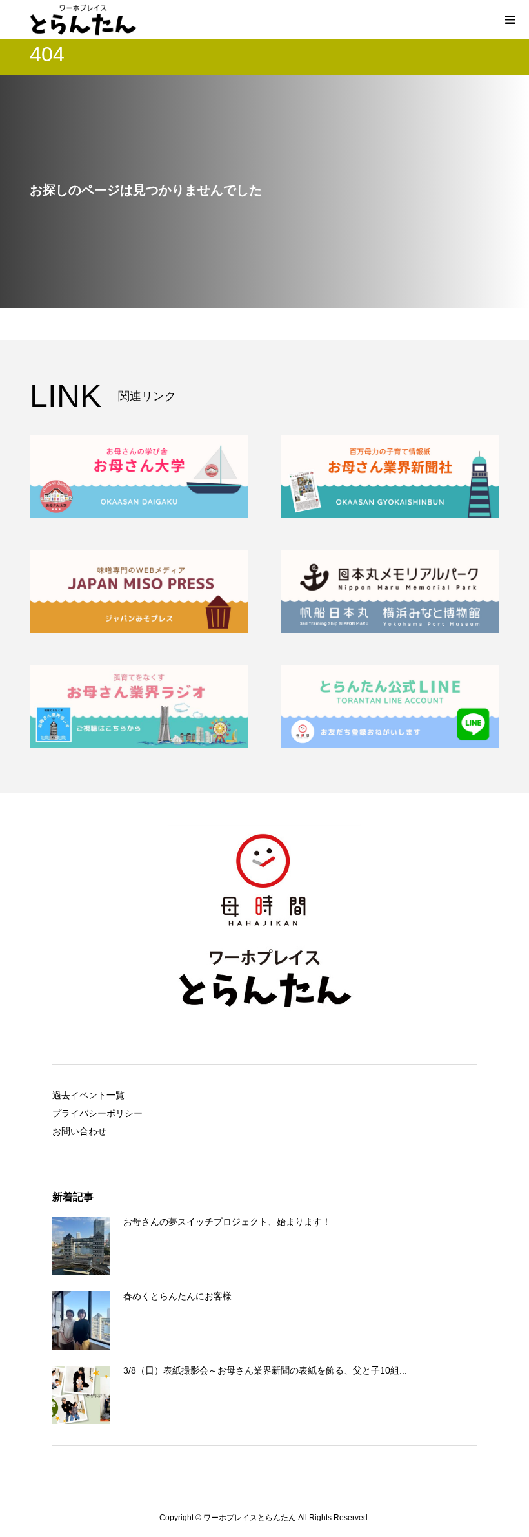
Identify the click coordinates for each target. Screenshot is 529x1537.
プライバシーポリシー (97, 1113)
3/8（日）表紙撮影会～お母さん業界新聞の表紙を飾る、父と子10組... (265, 1370)
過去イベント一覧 (88, 1095)
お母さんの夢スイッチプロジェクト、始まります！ (227, 1222)
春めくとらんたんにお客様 (177, 1296)
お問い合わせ (79, 1131)
